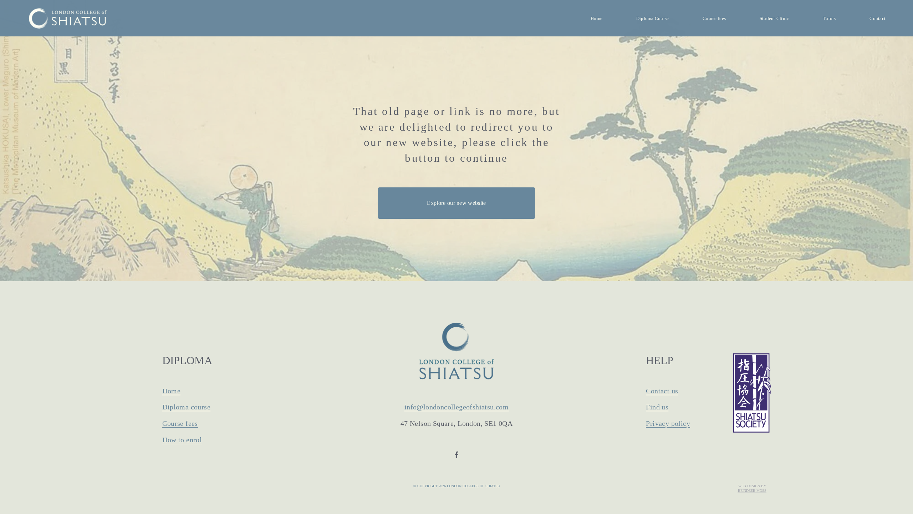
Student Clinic (774, 18)
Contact (877, 18)
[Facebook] (456, 454)
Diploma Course (652, 18)
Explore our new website (456, 203)
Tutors (829, 18)
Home (596, 18)
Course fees (714, 18)
